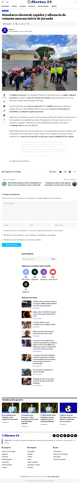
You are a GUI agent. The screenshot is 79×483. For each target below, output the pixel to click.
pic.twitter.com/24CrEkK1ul (56, 152)
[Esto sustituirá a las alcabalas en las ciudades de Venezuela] (10, 408)
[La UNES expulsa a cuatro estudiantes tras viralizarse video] (26, 324)
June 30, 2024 (45, 155)
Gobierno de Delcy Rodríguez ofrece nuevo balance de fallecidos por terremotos (68, 418)
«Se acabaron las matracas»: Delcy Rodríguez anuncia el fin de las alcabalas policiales (29, 419)
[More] (28, 23)
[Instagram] (44, 275)
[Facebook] (26, 275)
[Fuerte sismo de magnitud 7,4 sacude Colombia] (26, 372)
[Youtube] (52, 275)
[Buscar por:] (37, 259)
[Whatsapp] (54, 435)
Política (5, 10)
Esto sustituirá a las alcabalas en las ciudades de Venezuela (10, 417)
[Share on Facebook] (13, 23)
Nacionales (37, 308)
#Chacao (60, 144)
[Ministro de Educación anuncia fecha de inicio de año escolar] (26, 334)
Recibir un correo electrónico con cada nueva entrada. (22, 240)
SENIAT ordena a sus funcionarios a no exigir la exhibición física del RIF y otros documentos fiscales (45, 303)
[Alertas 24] (39, 2)
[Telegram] (57, 435)
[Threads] (26, 287)
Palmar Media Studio (53, 476)
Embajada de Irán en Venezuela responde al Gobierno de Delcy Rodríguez (43, 381)
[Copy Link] (25, 23)
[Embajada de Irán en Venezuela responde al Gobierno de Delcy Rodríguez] (26, 381)
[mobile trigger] (3, 2)
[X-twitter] (68, 435)
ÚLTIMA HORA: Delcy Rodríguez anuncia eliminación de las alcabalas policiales (48, 418)
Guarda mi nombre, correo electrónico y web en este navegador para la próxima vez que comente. (33, 230)
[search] (70, 2)
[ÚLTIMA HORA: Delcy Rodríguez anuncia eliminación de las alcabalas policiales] (49, 408)
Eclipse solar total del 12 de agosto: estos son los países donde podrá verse (44, 314)
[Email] (22, 23)
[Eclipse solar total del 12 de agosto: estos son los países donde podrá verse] (26, 314)
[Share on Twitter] (16, 23)
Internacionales (38, 318)
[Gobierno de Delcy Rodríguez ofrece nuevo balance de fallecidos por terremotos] (68, 408)
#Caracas (30, 142)
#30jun (31, 152)
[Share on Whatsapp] (19, 23)
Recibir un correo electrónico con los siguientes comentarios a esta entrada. (30, 235)
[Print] (4, 115)
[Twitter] (35, 275)
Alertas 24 (11, 29)
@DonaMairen (41, 152)
